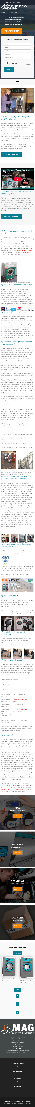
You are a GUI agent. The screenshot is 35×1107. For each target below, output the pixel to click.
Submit (9, 69)
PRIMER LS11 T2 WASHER (25, 981)
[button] (17, 82)
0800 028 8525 (17, 2)
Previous (17, 953)
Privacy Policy (28, 1103)
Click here (12, 31)
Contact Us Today (11, 154)
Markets (17, 1079)
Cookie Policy (7, 1103)
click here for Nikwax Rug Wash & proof (14, 574)
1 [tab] (17, 996)
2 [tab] (17, 1004)
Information (17, 1071)
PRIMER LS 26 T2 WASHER (8, 980)
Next (17, 990)
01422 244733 (7, 2)
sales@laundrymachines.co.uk (15, 791)
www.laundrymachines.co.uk (19, 1052)
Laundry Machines (17, 1064)
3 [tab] (17, 1012)
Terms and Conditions (17, 1103)
